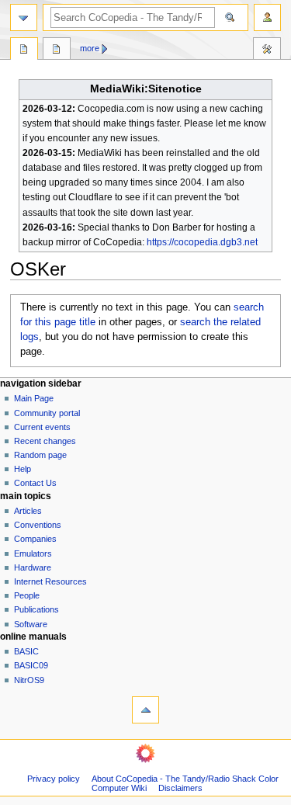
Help (22, 469)
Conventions (37, 524)
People (27, 595)
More (89, 48)
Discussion (56, 50)
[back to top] (145, 709)
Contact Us (35, 483)
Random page (40, 455)
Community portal (47, 413)
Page (24, 50)
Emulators (33, 553)
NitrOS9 (29, 680)
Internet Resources (50, 581)
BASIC (26, 651)
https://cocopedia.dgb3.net (202, 242)
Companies (35, 538)
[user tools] (267, 17)
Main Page (34, 398)
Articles (28, 510)
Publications (36, 609)
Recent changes (45, 441)
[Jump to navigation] (23, 17)
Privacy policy (53, 778)
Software (30, 624)
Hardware (32, 567)
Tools (267, 50)
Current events (42, 427)
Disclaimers (180, 788)
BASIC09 (31, 665)
